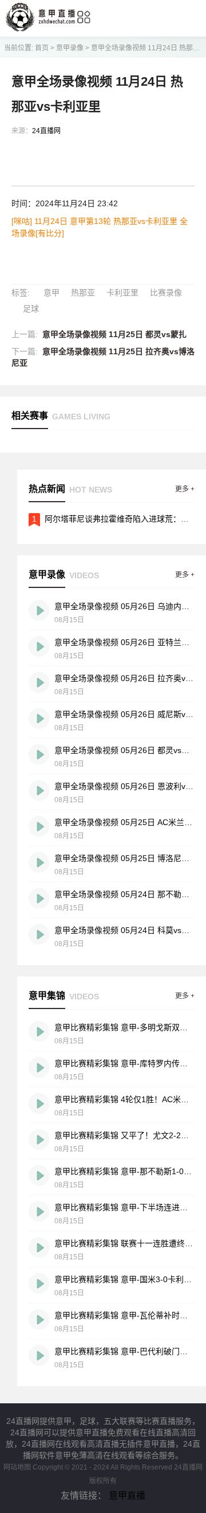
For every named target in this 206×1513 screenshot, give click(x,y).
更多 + (185, 489)
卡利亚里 (122, 292)
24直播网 (46, 131)
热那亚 (83, 292)
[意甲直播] (40, 28)
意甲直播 (127, 1495)
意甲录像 (70, 48)
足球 (31, 308)
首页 (42, 48)
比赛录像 (166, 292)
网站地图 (17, 1467)
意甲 (51, 292)
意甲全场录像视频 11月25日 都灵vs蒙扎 (114, 334)
